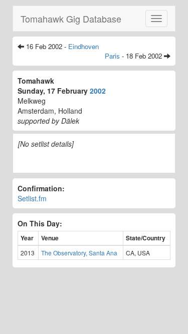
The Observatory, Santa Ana (79, 252)
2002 (98, 91)
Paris (112, 56)
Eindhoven (83, 46)
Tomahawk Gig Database (71, 18)
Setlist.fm (32, 198)
